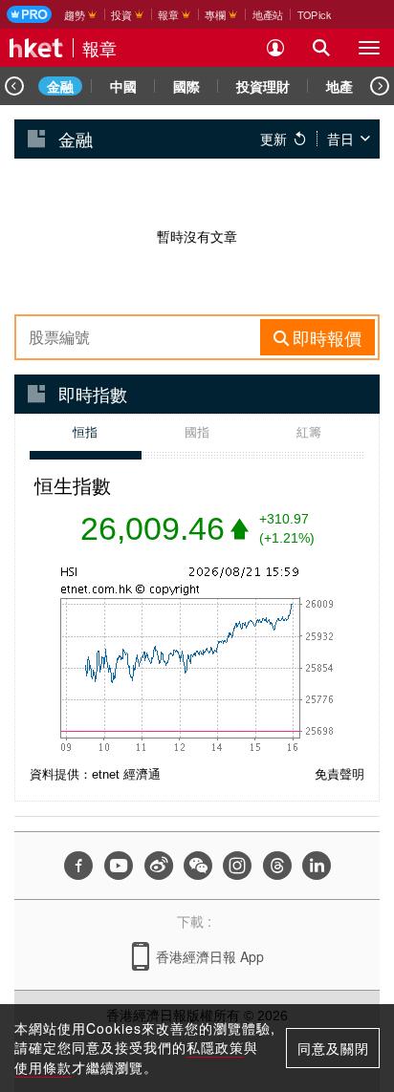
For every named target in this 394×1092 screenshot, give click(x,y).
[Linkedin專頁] (316, 865)
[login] (275, 48)
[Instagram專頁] (237, 865)
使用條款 (43, 1067)
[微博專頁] (158, 865)
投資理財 (263, 86)
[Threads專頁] (277, 865)
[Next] (379, 86)
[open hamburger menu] (369, 48)
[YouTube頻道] (118, 865)
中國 (123, 86)
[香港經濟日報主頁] (36, 48)
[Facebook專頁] (78, 865)
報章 (99, 47)
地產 (339, 86)
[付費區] (29, 14)
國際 (186, 86)
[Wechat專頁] (198, 865)
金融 (60, 86)
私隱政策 (215, 1047)
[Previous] (14, 86)
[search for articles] (321, 48)
